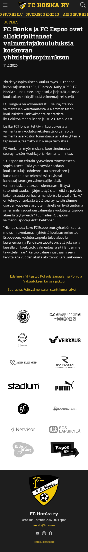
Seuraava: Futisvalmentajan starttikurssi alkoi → (44, 289)
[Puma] (64, 385)
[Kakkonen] (23, 316)
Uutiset (10, 22)
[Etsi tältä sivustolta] (82, 4)
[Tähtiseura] (23, 339)
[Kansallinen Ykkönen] (65, 316)
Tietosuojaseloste (44, 542)
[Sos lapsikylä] (65, 429)
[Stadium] (23, 385)
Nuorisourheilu (42, 14)
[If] (23, 408)
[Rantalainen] (64, 362)
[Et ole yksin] (23, 449)
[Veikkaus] (65, 339)
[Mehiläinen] (23, 362)
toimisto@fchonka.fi (44, 525)
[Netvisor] (23, 429)
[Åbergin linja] (64, 408)
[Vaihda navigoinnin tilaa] (5, 5)
